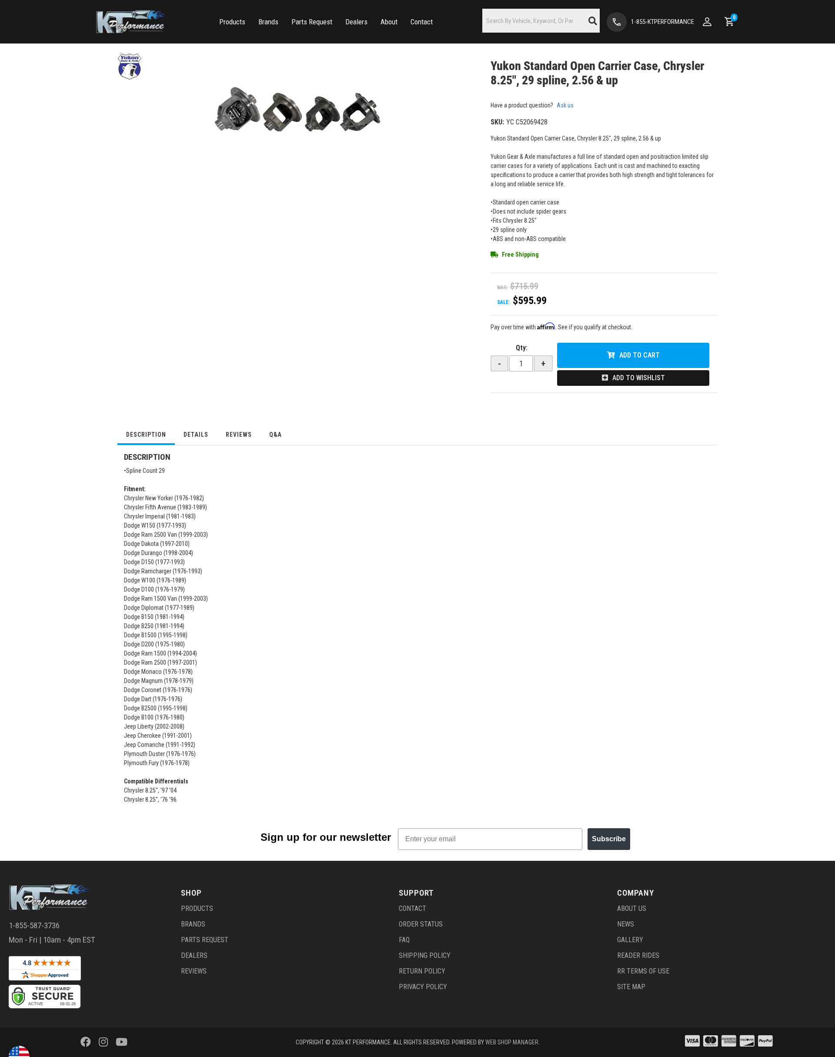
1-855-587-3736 (34, 925)
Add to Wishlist (638, 378)
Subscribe (609, 839)
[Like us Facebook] (85, 1042)
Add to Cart (639, 355)
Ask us (565, 105)
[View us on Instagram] (103, 1042)
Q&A (275, 434)
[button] (232, 22)
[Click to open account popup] (707, 21)
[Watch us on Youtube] (121, 1042)
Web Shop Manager (511, 1042)
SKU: (497, 122)
